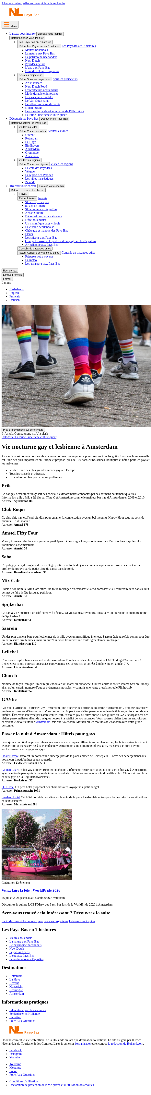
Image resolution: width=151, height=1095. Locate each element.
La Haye (30, 142)
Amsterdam (32, 149)
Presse (13, 1071)
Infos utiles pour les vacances (27, 1010)
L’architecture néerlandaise (41, 90)
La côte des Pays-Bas (38, 168)
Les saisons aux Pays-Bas (41, 237)
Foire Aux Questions (22, 1020)
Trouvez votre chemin (23, 185)
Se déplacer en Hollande (24, 1013)
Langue (6, 282)
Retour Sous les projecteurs (35, 79)
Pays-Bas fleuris (35, 64)
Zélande (30, 182)
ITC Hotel (8, 787)
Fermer (7, 278)
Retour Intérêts (27, 198)
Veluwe (30, 171)
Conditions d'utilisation (23, 1081)
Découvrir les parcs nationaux (43, 216)
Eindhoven (32, 145)
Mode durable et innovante (41, 93)
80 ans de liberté (35, 205)
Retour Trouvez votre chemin (27, 190)
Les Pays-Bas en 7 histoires (35, 42)
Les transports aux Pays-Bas (42, 263)
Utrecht (29, 135)
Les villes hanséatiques (39, 178)
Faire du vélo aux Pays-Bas (42, 71)
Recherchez (10, 270)
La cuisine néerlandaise (39, 227)
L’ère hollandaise (35, 220)
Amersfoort (32, 156)
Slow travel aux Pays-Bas (41, 209)
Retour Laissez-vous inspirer (27, 37)
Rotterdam (31, 138)
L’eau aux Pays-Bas (37, 67)
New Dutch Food (36, 86)
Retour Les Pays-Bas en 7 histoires (39, 46)
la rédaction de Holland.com (125, 1043)
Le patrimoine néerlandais (41, 57)
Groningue (32, 152)
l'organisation (83, 1043)
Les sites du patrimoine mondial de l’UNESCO (54, 111)
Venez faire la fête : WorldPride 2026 (31, 890)
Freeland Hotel (11, 797)
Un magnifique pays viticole (42, 223)
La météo (31, 260)
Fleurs (29, 234)
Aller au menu (32, 3)
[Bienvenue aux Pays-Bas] (24, 16)
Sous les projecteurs (30, 75)
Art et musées (33, 83)
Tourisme (15, 1064)
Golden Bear (9, 769)
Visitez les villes (28, 127)
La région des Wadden (39, 175)
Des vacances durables (39, 97)
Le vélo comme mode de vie (42, 104)
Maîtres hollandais (36, 50)
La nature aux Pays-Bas (40, 53)
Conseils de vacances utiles (35, 248)
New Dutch (32, 60)
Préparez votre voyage (39, 256)
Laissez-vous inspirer (22, 33)
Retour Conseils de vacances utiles (39, 252)
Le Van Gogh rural (37, 100)
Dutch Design (33, 107)
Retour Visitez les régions (33, 164)
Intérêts (23, 194)
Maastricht (15, 986)
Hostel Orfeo (10, 756)
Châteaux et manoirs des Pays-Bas (46, 230)
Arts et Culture (34, 212)
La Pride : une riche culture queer (45, 114)
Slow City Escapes (37, 202)
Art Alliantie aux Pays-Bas (41, 244)
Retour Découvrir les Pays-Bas (28, 122)
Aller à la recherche (53, 3)
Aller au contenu (12, 3)
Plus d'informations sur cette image (23, 429)
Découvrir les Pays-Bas (24, 118)
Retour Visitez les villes (32, 131)
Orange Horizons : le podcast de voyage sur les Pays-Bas (60, 241)
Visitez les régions (29, 160)
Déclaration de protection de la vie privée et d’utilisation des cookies (51, 1085)
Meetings (15, 1067)
